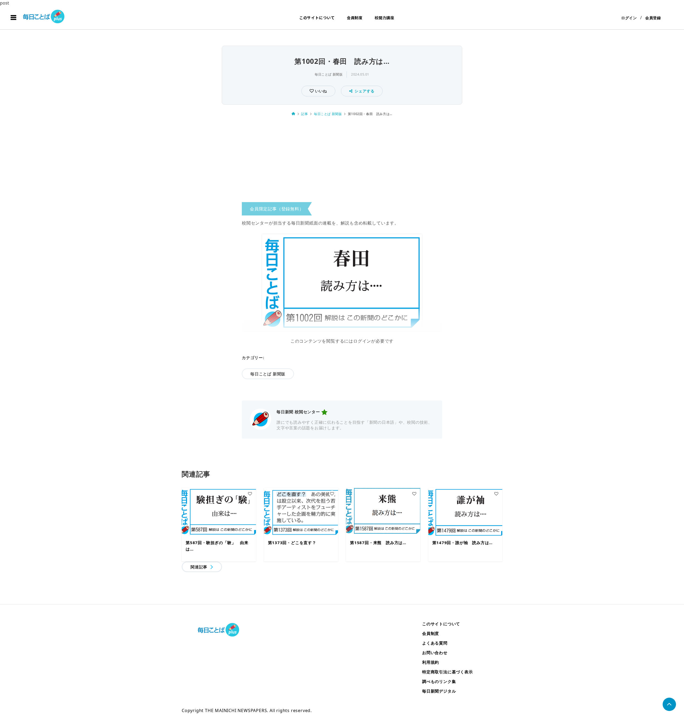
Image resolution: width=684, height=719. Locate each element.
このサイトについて (317, 17)
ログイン (629, 17)
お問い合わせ (435, 652)
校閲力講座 (384, 17)
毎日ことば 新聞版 (329, 74)
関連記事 (199, 566)
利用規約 (430, 662)
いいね (320, 90)
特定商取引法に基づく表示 (447, 671)
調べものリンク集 (439, 681)
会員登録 (653, 17)
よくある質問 (435, 643)
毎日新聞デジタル (439, 691)
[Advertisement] (342, 161)
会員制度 (355, 17)
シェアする (364, 90)
